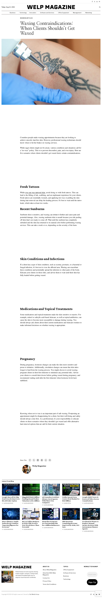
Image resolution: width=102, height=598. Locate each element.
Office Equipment (68, 570)
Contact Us (46, 578)
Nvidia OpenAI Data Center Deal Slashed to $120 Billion (70, 499)
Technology (67, 579)
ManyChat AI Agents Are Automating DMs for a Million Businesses (51, 523)
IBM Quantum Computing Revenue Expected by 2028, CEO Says (70, 524)
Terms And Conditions (49, 584)
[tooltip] (92, 1)
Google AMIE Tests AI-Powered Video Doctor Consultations (90, 499)
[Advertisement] (51, 122)
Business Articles (26, 18)
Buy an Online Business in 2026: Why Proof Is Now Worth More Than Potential (30, 524)
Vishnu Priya (67, 503)
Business (66, 576)
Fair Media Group (34, 594)
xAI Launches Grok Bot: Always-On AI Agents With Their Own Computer (50, 499)
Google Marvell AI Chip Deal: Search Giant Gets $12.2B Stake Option (11, 499)
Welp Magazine (39, 466)
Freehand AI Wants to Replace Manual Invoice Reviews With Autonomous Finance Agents (90, 525)
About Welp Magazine (49, 570)
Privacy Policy (47, 581)
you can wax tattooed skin (35, 192)
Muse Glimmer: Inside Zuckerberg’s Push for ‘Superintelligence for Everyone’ (10, 524)
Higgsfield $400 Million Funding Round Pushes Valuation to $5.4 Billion (30, 499)
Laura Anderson (8, 503)
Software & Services (69, 573)
